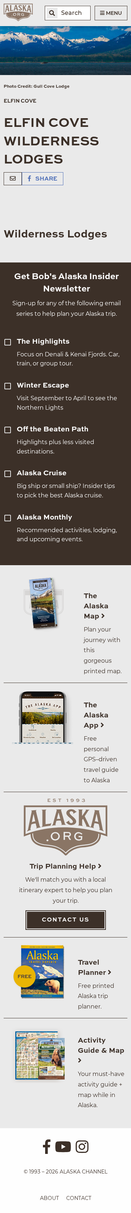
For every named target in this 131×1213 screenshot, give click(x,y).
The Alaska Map (96, 606)
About (49, 1198)
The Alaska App (96, 715)
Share (45, 179)
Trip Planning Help (63, 866)
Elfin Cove (20, 101)
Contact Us (66, 920)
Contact (78, 1198)
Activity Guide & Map (101, 1046)
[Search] (52, 13)
